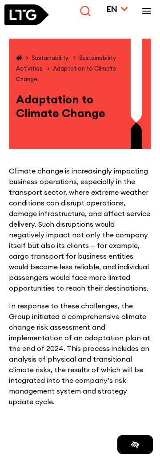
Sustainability (51, 57)
